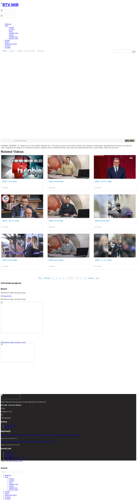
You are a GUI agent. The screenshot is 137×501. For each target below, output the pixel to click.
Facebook (9, 452)
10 (77, 278)
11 (81, 278)
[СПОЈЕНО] (6, 296)
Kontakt (7, 47)
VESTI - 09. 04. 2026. (103, 181)
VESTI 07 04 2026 (56, 220)
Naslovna (8, 24)
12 (85, 278)
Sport (11, 31)
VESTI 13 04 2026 (9, 181)
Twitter (8, 454)
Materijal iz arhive (11, 44)
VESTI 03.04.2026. (9, 260)
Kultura (11, 35)
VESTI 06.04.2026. (102, 220)
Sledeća (91, 278)
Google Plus (10, 456)
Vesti (6, 26)
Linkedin (9, 460)
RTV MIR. (21, 458)
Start (39, 278)
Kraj (97, 278)
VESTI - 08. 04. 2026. (10, 220)
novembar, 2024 (10, 426)
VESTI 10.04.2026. (56, 181)
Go (134, 51)
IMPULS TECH (17, 461)
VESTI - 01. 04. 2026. (103, 260)
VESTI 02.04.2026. (56, 260)
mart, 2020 (9, 427)
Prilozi (7, 42)
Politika (11, 28)
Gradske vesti (13, 33)
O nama (7, 46)
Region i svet (13, 38)
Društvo (11, 29)
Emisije (7, 40)
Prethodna (47, 278)
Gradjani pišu (13, 37)
